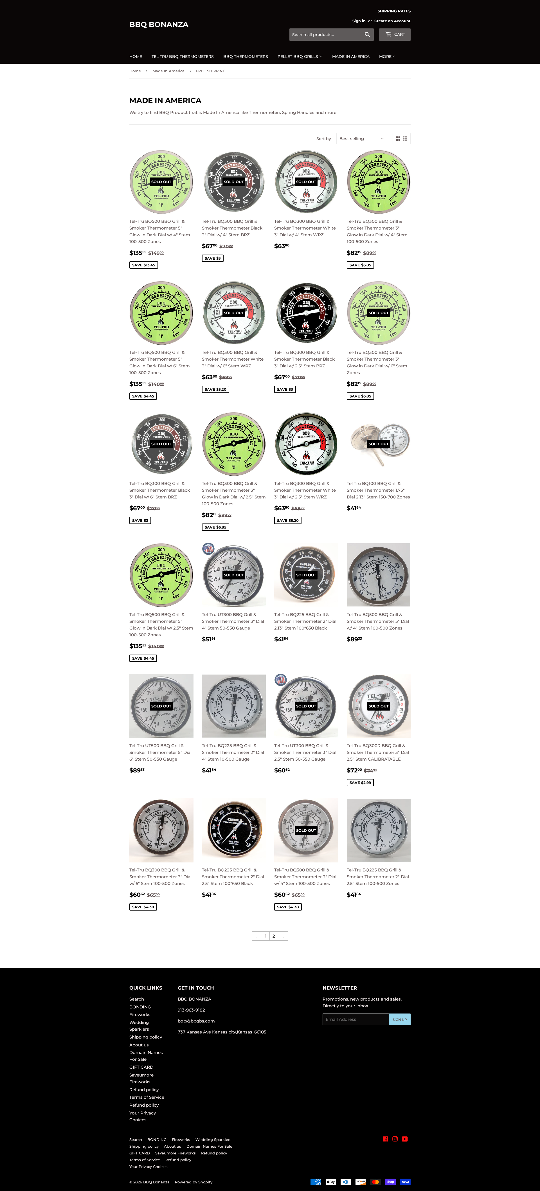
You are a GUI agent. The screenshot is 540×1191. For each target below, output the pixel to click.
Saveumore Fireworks (175, 1153)
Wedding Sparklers (213, 1139)
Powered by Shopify (193, 1182)
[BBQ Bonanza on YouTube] (405, 1139)
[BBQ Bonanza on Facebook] (385, 1139)
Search (136, 999)
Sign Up (400, 1019)
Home (135, 56)
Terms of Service (146, 1097)
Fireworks (139, 1014)
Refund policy (144, 1089)
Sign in (359, 21)
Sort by (323, 138)
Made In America (168, 71)
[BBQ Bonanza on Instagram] (395, 1139)
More (385, 56)
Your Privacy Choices (148, 1166)
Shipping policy (145, 1037)
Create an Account (392, 21)
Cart (399, 34)
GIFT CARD (141, 1067)
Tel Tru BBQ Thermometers (183, 56)
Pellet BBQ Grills (298, 56)
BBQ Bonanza (158, 24)
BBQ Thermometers (245, 56)
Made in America (351, 56)
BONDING (140, 1007)
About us (139, 1045)
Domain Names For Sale (209, 1146)
